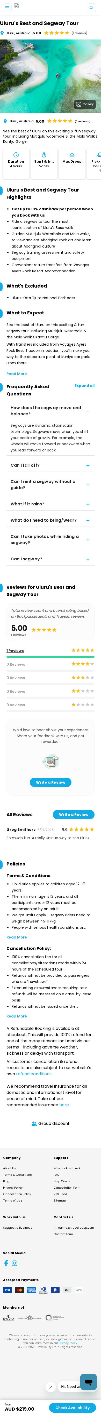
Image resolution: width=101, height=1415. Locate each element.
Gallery (88, 104)
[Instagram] (14, 1263)
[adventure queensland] (29, 1318)
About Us (9, 1168)
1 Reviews (15, 650)
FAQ (56, 1175)
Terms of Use (12, 1200)
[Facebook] (6, 1263)
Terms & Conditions (17, 1175)
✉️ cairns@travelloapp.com (74, 1228)
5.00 (37, 33)
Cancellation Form (67, 1188)
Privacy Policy (13, 1188)
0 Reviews (15, 664)
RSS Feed (60, 1194)
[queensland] (55, 1318)
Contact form (63, 1234)
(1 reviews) (79, 33)
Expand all (85, 385)
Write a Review (50, 782)
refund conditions (34, 1074)
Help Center (62, 1181)
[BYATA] (8, 1318)
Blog (6, 1181)
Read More (16, 373)
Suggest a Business (17, 1228)
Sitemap (60, 1200)
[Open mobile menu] (7, 8)
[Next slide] (97, 77)
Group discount (54, 1123)
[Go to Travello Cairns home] (32, 7)
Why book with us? (67, 1168)
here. (64, 1105)
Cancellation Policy (17, 1194)
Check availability (72, 1407)
